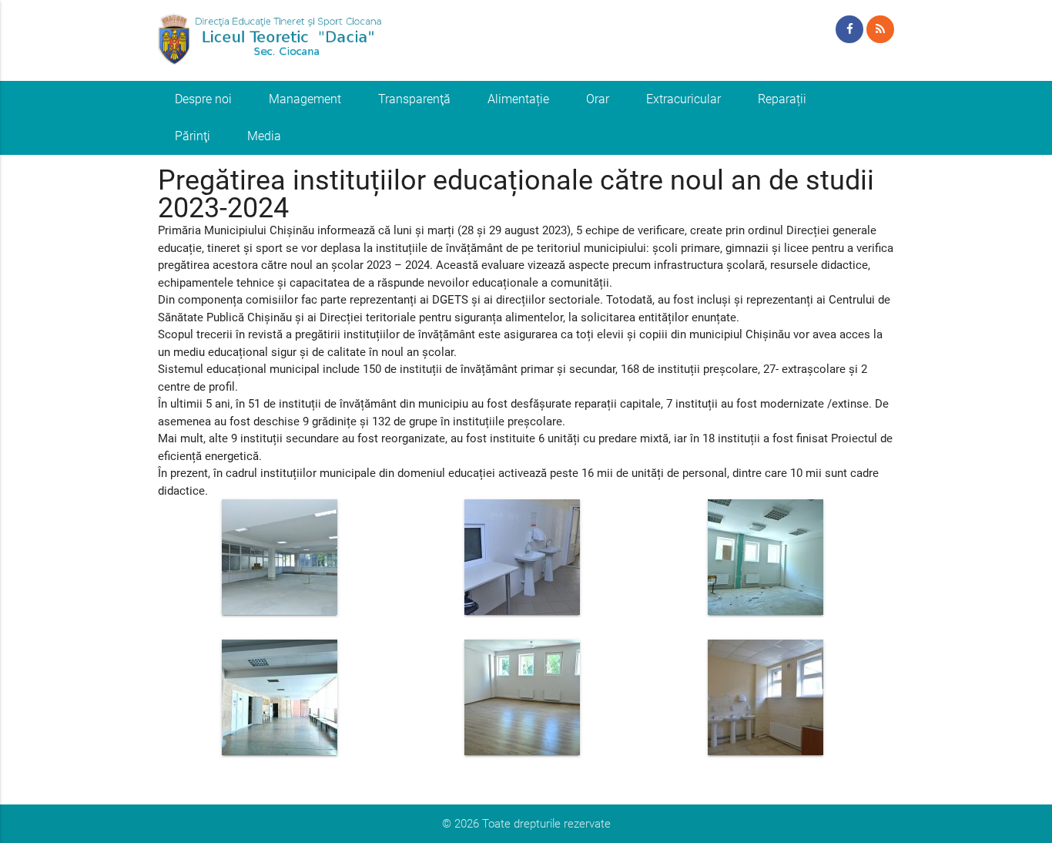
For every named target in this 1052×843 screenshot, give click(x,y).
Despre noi (203, 99)
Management (305, 99)
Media (264, 136)
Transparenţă (414, 99)
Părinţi (192, 136)
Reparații (782, 99)
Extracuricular (683, 99)
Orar (597, 99)
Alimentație (518, 99)
